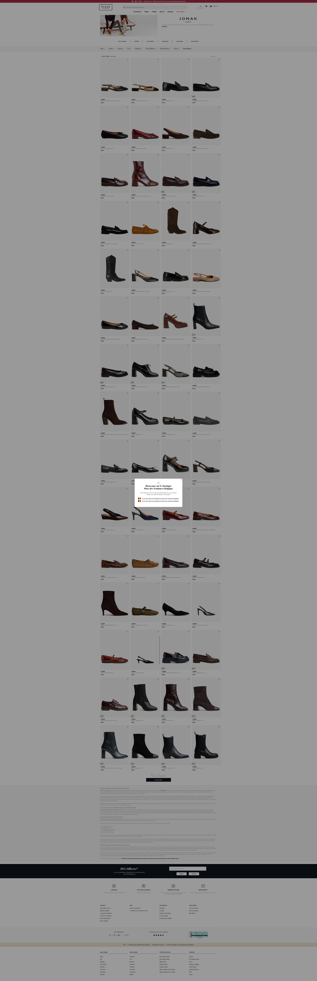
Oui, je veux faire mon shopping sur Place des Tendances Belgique (160, 498)
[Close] (181, 479)
